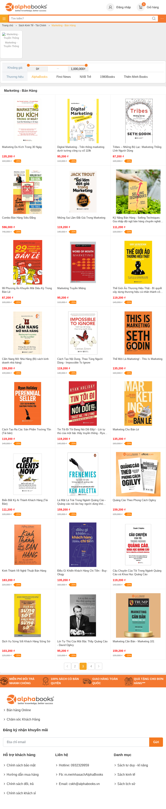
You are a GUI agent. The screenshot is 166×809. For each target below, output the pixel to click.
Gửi (156, 742)
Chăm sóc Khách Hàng (23, 719)
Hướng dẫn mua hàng (23, 774)
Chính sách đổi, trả (20, 784)
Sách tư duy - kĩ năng (132, 765)
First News (63, 76)
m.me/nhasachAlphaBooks (83, 774)
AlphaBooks (40, 76)
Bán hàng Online (19, 710)
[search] (154, 19)
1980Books (107, 76)
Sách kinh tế (126, 774)
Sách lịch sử (126, 784)
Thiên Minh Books (136, 76)
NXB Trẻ (85, 76)
